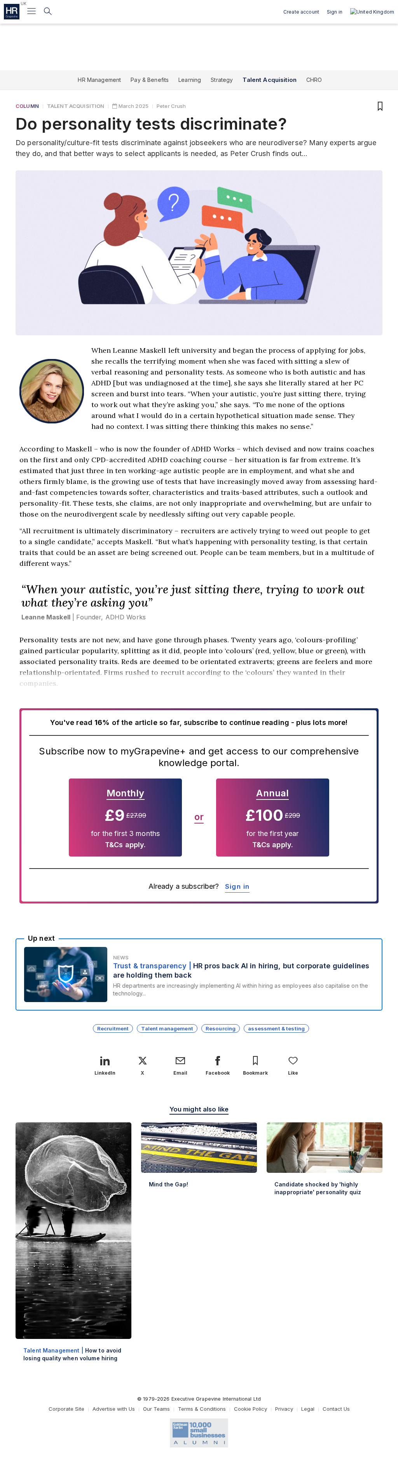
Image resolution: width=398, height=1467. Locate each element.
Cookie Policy (250, 1409)
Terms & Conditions (202, 1409)
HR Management (99, 79)
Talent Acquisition (270, 79)
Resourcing (221, 1028)
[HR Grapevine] (11, 11)
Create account (301, 12)
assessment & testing (276, 1028)
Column (27, 106)
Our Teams (156, 1409)
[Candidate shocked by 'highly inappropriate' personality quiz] (324, 1165)
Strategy (222, 79)
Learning (189, 79)
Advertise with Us (114, 1409)
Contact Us (336, 1409)
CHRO (314, 79)
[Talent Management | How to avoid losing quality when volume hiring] (73, 1248)
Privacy (284, 1409)
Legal (307, 1409)
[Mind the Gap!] (199, 1161)
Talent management (167, 1028)
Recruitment (113, 1028)
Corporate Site (66, 1409)
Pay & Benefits (150, 79)
